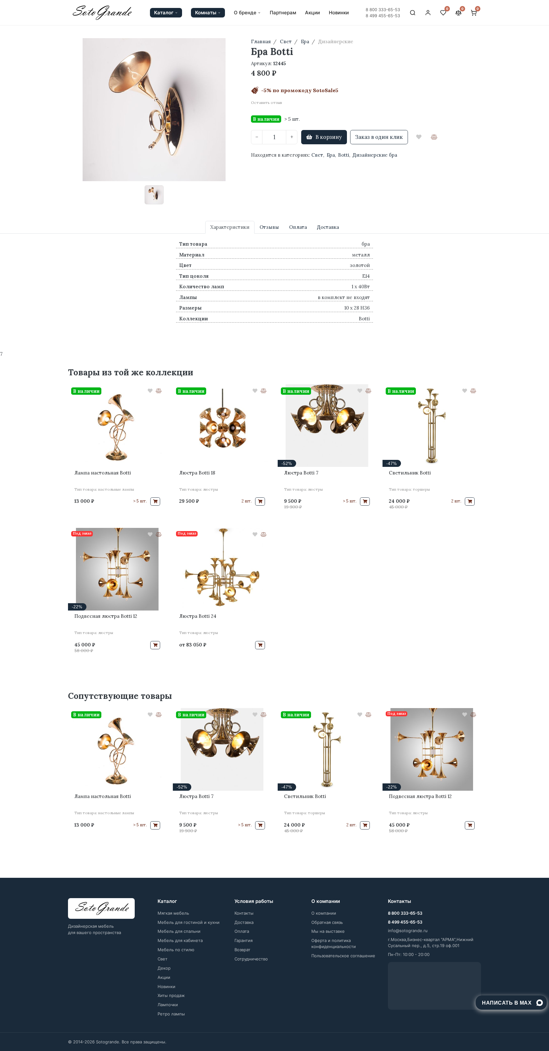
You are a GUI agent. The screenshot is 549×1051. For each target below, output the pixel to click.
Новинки (339, 13)
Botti (343, 155)
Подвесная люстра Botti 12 (105, 616)
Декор (164, 968)
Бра (331, 155)
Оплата (241, 931)
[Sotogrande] (101, 908)
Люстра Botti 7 (301, 473)
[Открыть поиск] (412, 12)
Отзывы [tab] (269, 227)
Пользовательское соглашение (343, 955)
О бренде (245, 13)
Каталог (163, 13)
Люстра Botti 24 (197, 616)
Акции (312, 13)
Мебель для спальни (179, 931)
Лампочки (168, 1004)
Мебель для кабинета (180, 940)
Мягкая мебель (173, 913)
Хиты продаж (171, 995)
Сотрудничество (251, 958)
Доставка (244, 922)
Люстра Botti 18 (197, 473)
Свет (317, 155)
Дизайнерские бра (375, 155)
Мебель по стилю (176, 949)
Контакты (244, 913)
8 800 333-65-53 (383, 9)
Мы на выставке (328, 931)
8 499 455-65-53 (383, 15)
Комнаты (205, 13)
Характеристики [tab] (229, 227)
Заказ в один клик (379, 136)
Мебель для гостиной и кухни (189, 922)
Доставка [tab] (328, 227)
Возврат (242, 949)
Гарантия (243, 940)
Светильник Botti (410, 473)
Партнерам (283, 13)
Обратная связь (327, 922)
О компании (323, 913)
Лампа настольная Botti (102, 473)
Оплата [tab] (298, 227)
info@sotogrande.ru (408, 930)
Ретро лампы (171, 1013)
